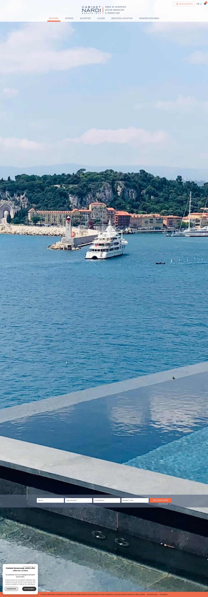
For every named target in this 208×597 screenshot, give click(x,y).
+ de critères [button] (164, 504)
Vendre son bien (149, 18)
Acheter (85, 18)
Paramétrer (11, 589)
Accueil (54, 18)
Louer (101, 18)
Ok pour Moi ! (29, 589)
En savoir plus (152, 594)
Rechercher (160, 500)
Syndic (69, 18)
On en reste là (28, 567)
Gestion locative (121, 18)
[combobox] (50, 500)
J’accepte (163, 594)
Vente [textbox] (40, 500)
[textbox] (78, 500)
